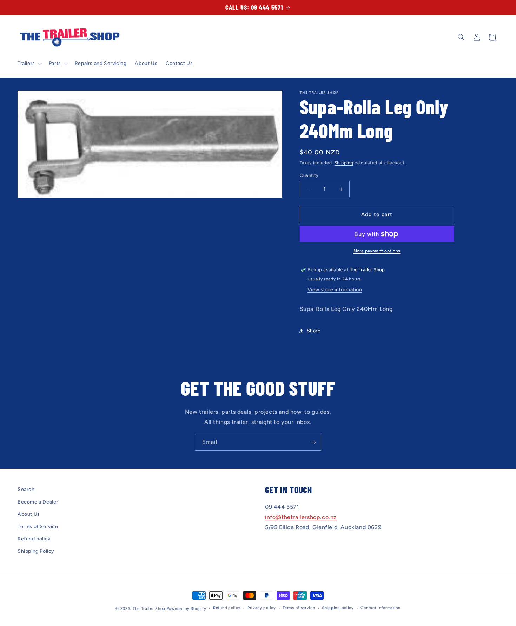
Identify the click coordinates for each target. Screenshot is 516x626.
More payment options (377, 250)
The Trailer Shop (149, 608)
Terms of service (299, 608)
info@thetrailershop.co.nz (301, 517)
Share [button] (314, 331)
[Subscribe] (313, 442)
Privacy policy (261, 608)
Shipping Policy (36, 551)
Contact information (380, 608)
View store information (334, 290)
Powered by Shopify (186, 608)
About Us (29, 514)
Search (26, 489)
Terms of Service (38, 527)
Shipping (344, 162)
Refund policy (34, 539)
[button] (29, 63)
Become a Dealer (38, 502)
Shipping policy (338, 608)
